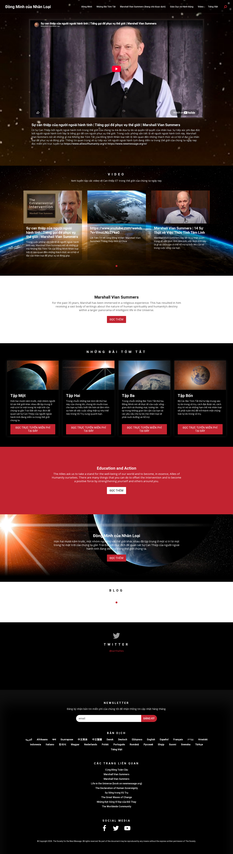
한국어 (62, 744)
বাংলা (54, 739)
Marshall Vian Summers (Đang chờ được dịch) (143, 6)
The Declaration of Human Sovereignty (116, 788)
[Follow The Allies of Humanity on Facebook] (104, 828)
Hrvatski (203, 739)
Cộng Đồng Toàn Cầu (116, 769)
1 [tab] (116, 266)
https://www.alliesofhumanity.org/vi (85, 143)
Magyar (75, 744)
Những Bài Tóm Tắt (106, 6)
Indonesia (35, 744)
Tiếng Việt (116, 749)
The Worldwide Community (116, 806)
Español (164, 739)
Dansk (110, 739)
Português (119, 744)
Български (67, 739)
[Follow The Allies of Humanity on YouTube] (127, 828)
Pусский (148, 744)
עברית (190, 739)
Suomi (172, 744)
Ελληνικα (137, 739)
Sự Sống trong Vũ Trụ (116, 792)
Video (200, 6)
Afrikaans (42, 739)
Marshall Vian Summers (116, 774)
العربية (28, 739)
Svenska (185, 744)
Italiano (50, 744)
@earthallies (116, 650)
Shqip (161, 744)
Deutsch (122, 739)
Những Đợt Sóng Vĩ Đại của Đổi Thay (116, 801)
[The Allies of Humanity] (28, 6)
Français (178, 739)
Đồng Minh (86, 6)
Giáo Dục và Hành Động (181, 6)
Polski (105, 744)
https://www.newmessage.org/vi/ (127, 143)
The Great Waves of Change (116, 797)
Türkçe (199, 744)
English (151, 739)
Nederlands (90, 744)
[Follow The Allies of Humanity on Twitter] (116, 828)
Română (134, 744)
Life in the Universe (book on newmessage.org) (116, 783)
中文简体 (83, 739)
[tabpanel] (53, 225)
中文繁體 (97, 739)
